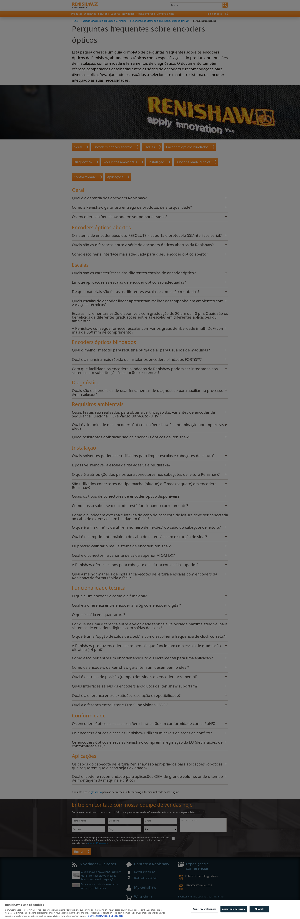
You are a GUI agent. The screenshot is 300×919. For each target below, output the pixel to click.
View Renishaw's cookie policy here (105, 915)
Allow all (259, 909)
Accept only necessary (233, 909)
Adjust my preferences (204, 909)
